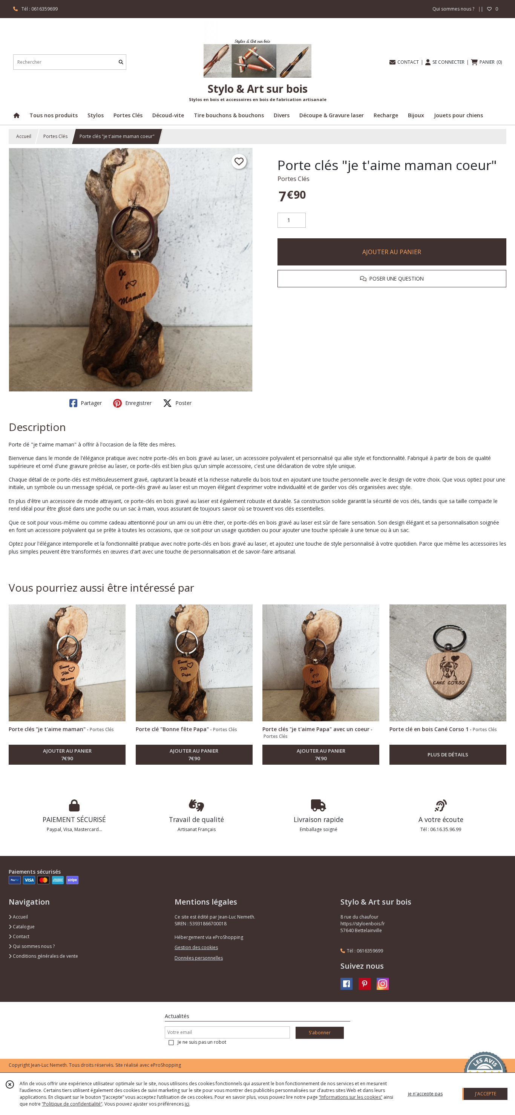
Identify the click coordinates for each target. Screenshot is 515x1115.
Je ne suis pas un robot (202, 1042)
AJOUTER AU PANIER (391, 252)
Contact (20, 936)
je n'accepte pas (425, 1093)
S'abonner (320, 1032)
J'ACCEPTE (485, 1093)
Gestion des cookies (196, 947)
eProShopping (165, 1065)
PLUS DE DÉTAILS (448, 754)
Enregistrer (138, 402)
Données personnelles (199, 958)
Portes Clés (55, 136)
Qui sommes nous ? (33, 946)
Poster (183, 402)
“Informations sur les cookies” (350, 1097)
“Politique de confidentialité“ (72, 1104)
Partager (90, 402)
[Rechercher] (121, 62)
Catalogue (23, 926)
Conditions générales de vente (45, 956)
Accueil (23, 136)
